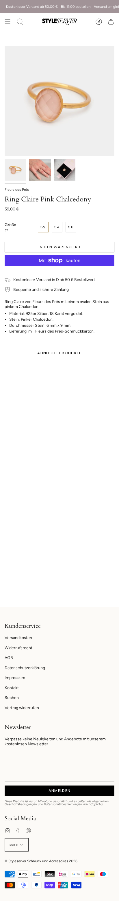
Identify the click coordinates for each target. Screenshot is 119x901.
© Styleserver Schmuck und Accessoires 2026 (41, 861)
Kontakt (12, 687)
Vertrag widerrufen (22, 707)
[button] (19, 21)
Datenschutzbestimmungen (63, 804)
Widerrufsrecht (18, 647)
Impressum (15, 677)
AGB (9, 657)
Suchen (12, 697)
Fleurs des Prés (17, 190)
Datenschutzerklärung (25, 667)
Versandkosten (18, 637)
